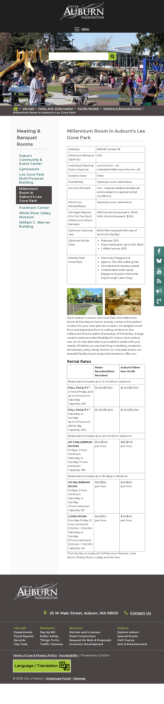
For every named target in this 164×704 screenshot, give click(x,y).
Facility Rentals (88, 108)
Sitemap (79, 678)
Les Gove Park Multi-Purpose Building (31, 178)
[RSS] (159, 281)
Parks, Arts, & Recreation (55, 108)
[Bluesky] (159, 261)
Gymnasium (29, 169)
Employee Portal (58, 678)
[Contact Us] (159, 301)
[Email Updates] (159, 291)
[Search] (112, 56)
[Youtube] (159, 271)
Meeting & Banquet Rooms (122, 108)
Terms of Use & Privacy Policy (35, 655)
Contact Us (140, 613)
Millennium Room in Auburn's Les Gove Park (30, 195)
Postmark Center (34, 208)
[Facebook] (159, 251)
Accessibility (68, 655)
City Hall (28, 108)
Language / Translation (36, 665)
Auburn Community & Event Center (30, 160)
